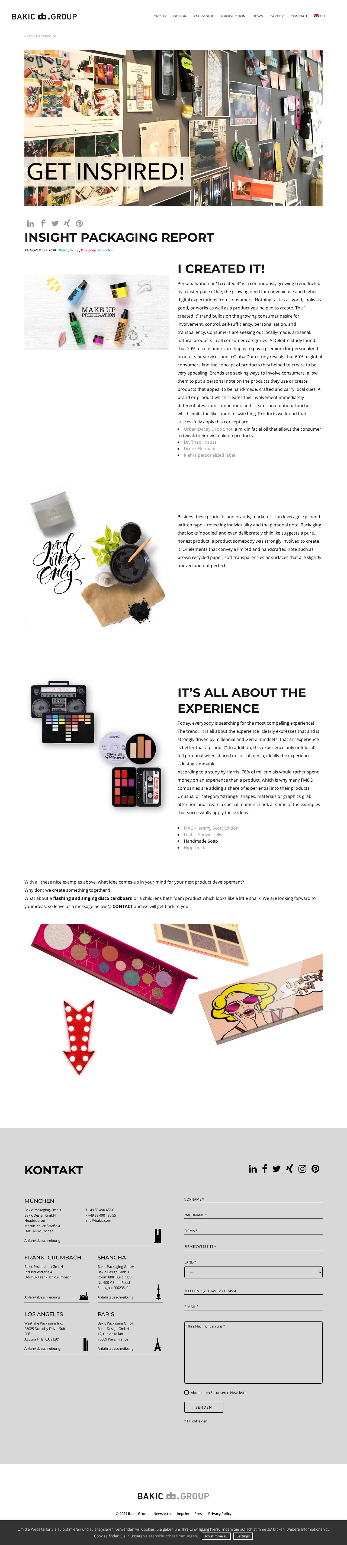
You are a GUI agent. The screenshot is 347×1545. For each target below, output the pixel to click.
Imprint (183, 1513)
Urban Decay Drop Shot (208, 429)
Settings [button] (243, 1536)
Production (105, 250)
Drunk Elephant (200, 449)
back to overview (40, 36)
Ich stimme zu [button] (216, 1536)
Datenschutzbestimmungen (171, 1535)
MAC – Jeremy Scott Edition (211, 828)
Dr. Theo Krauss (200, 442)
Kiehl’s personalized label (209, 455)
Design (63, 250)
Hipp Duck (194, 847)
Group (74, 250)
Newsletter (162, 1513)
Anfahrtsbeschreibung (42, 1240)
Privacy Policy (220, 1513)
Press (198, 1513)
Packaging (88, 250)
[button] (30, 223)
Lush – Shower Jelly (203, 834)
